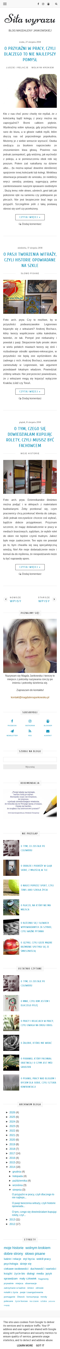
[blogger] (47, 4)
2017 (12, 1153)
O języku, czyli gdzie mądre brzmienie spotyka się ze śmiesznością (36, 947)
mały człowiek (28, 1278)
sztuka (43, 1301)
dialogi (31, 1273)
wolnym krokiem (43, 67)
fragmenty (43, 1279)
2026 (12, 1112)
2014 (12, 1167)
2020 (12, 1139)
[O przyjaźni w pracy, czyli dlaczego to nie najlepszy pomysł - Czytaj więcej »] (30, 107)
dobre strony (13, 1254)
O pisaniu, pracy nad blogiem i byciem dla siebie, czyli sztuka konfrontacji (38, 1082)
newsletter (12, 735)
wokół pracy (43, 1258)
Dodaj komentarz (31, 224)
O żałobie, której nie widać (36, 1043)
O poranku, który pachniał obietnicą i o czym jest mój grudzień (36, 1063)
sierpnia (17, 1189)
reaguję (7, 1305)
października (20, 1180)
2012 (12, 1224)
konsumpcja (33, 1296)
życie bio (19, 1273)
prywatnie (9, 1283)
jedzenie (52, 1301)
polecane (8, 1301)
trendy (44, 1296)
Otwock (21, 1296)
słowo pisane (30, 273)
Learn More (25, 1345)
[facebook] (37, 4)
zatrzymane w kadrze (14, 1288)
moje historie (30, 453)
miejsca (19, 1283)
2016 (12, 1158)
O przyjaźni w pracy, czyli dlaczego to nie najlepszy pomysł (30, 54)
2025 (12, 1117)
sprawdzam (11, 1278)
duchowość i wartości (43, 1268)
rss (30, 735)
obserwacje (31, 1283)
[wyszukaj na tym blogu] (56, 4)
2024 (12, 1121)
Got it (40, 1345)
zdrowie (40, 1288)
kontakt (48, 735)
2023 (12, 1126)
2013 (12, 1219)
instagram (30, 725)
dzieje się (25, 1263)
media (40, 1273)
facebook (12, 725)
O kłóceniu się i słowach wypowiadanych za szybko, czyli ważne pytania (36, 927)
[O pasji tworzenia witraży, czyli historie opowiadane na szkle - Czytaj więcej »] (30, 313)
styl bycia (29, 1258)
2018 (12, 1149)
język (49, 1273)
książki (8, 1273)
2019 (12, 1144)
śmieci (30, 1288)
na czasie (34, 1301)
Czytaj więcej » (30, 217)
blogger (48, 725)
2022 (12, 1130)
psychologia (11, 1263)
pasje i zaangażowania (31, 1292)
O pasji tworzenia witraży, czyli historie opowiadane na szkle (30, 260)
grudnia (17, 1171)
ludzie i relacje (17, 67)
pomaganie (9, 1296)
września (17, 1185)
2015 (12, 1162)
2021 (12, 1135)
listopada (18, 1176)
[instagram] (42, 4)
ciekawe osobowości (16, 1268)
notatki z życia (11, 1292)
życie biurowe (21, 1301)
